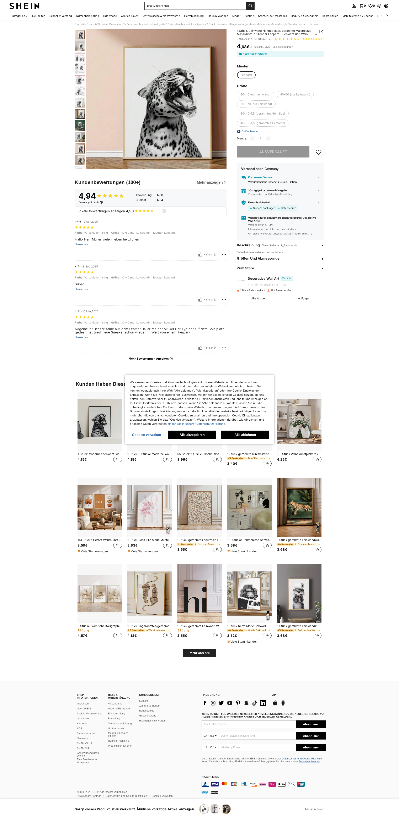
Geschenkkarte (147, 715)
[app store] (275, 704)
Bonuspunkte (146, 710)
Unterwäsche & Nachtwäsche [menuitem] (161, 15)
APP (274, 695)
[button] (379, 5)
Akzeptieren (210, 777)
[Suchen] (250, 6)
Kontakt (143, 700)
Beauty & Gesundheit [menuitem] (304, 15)
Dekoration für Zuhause (123, 24)
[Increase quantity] (268, 138)
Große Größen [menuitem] (130, 15)
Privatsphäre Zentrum (89, 796)
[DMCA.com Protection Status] (214, 792)
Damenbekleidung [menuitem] (87, 15)
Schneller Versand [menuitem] (60, 15)
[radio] (246, 74)
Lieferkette (83, 718)
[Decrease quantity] (252, 138)
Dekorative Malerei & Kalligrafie (186, 24)
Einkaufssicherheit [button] (259, 202)
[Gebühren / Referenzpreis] (251, 47)
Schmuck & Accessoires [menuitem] (272, 15)
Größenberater (116, 728)
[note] (93, 551)
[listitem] (100, 431)
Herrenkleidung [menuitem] (194, 15)
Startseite (80, 24)
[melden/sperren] (224, 254)
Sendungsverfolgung (120, 723)
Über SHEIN (84, 708)
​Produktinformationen (120, 745)
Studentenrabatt (86, 733)
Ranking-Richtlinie (118, 740)
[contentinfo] (264, 784)
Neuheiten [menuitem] (38, 15)
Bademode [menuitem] (110, 15)
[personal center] (354, 5)
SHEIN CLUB (84, 743)
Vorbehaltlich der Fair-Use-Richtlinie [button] (269, 194)
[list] (235, 703)
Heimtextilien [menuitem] (330, 15)
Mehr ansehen (200, 653)
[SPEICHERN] (318, 152)
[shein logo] (24, 6)
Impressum (83, 703)
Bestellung (114, 718)
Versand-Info (115, 703)
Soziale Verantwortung (89, 713)
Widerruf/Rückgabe (119, 708)
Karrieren (82, 723)
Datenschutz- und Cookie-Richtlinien (302, 758)
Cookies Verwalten (162, 796)
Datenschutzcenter (309, 761)
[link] (362, 5)
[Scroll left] (382, 16)
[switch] (162, 211)
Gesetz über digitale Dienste (88, 754)
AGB (79, 728)
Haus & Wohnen (98, 24)
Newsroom (83, 738)
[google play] (283, 704)
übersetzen (81, 244)
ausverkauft (273, 152)
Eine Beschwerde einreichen (87, 761)
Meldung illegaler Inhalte (118, 734)
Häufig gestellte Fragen (152, 720)
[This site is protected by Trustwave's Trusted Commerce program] (205, 792)
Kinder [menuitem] (236, 15)
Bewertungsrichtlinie (89, 202)
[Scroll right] (386, 16)
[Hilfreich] (200, 254)
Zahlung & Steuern (149, 705)
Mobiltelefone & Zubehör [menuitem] (357, 15)
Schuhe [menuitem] (249, 15)
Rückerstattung (116, 713)
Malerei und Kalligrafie (152, 24)
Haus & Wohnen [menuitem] (218, 15)
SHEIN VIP (83, 748)
